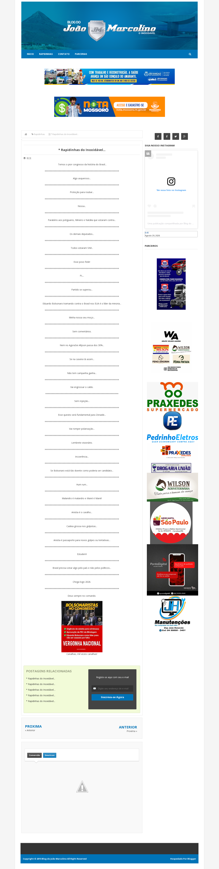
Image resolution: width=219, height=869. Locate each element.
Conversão (34, 755)
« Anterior (30, 730)
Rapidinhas (46, 53)
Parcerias (81, 53)
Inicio (30, 53)
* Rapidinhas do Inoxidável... (40, 678)
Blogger (191, 858)
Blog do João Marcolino (54, 858)
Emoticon (50, 755)
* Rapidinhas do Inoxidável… (40, 689)
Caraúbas (149, 238)
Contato (64, 53)
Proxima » (132, 731)
